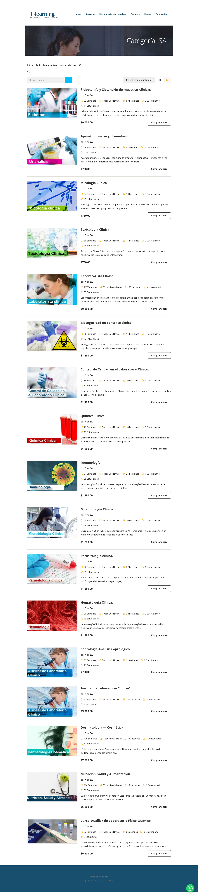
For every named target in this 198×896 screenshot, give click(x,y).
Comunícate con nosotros (112, 13)
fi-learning (42, 13)
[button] (190, 888)
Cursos (147, 13)
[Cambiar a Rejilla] (160, 80)
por (82, 95)
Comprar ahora (159, 122)
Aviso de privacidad (99, 876)
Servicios (90, 13)
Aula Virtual (162, 13)
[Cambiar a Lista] (167, 80)
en (88, 95)
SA (91, 95)
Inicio (78, 13)
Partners (135, 13)
